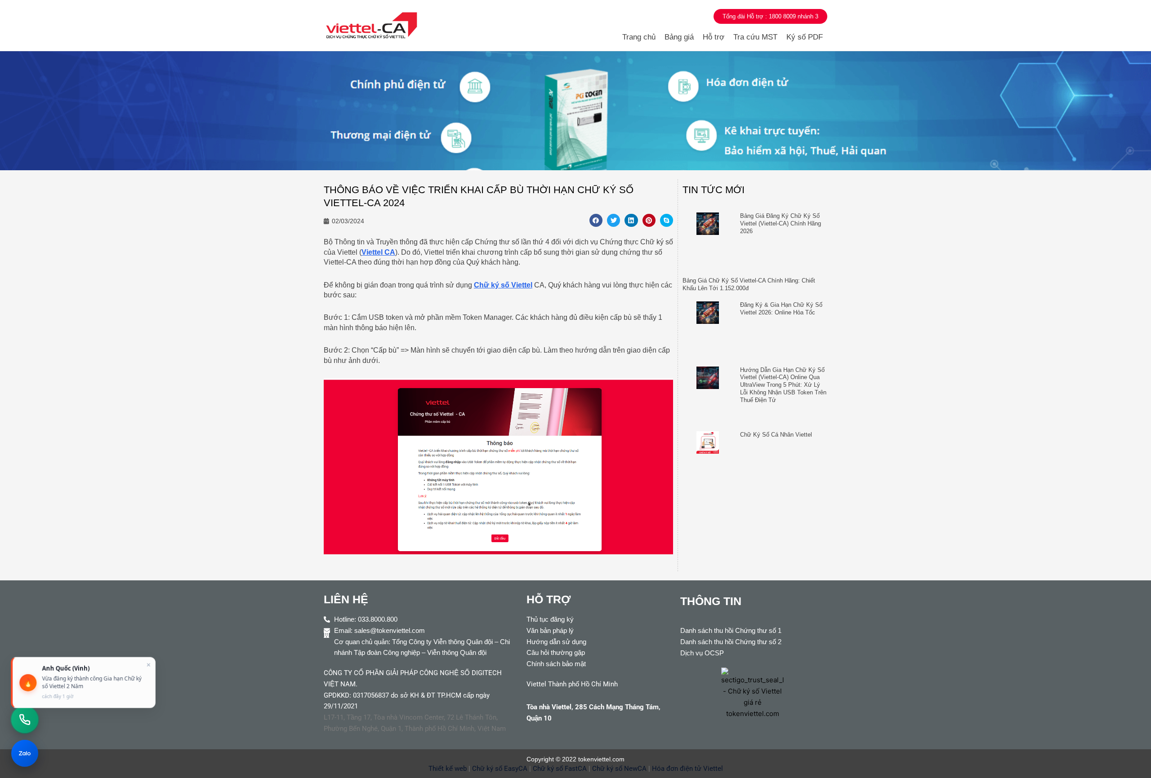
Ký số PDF (804, 37)
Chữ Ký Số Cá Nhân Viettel (776, 434)
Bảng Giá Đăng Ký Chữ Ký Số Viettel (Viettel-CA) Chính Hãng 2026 (780, 223)
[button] (595, 220)
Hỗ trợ (713, 37)
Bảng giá (679, 37)
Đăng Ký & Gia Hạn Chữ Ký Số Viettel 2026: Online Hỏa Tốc (781, 308)
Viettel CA (378, 252)
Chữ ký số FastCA (560, 769)
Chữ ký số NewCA (619, 769)
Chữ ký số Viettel (503, 285)
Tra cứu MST (755, 37)
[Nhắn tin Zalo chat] (24, 753)
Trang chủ (639, 37)
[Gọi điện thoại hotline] (24, 719)
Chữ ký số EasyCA (499, 769)
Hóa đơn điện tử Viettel (687, 769)
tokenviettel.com (601, 759)
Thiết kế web (447, 769)
